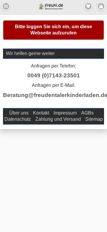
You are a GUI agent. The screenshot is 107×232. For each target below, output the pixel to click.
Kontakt (41, 112)
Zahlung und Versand (58, 119)
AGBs (87, 112)
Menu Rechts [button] (101, 6)
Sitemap (94, 119)
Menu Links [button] (5, 6)
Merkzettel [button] (88, 6)
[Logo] (51, 7)
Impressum (65, 112)
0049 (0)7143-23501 (53, 75)
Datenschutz (17, 119)
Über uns (19, 112)
